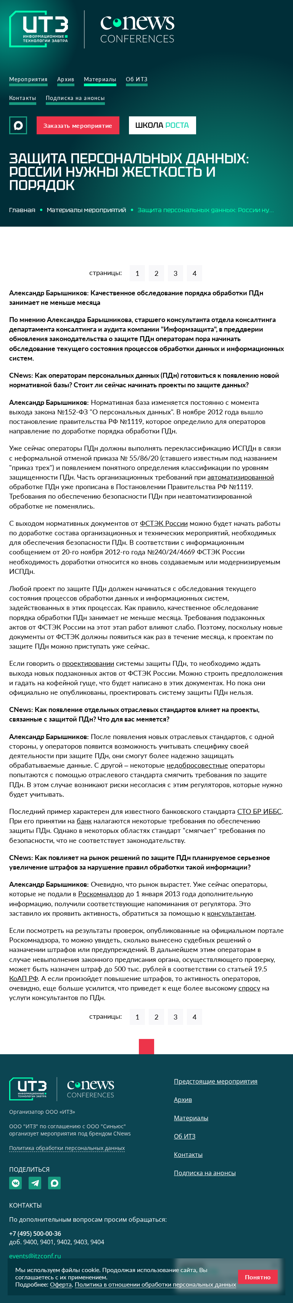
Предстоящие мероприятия (216, 1081)
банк (84, 821)
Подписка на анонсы (75, 98)
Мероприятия (28, 79)
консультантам (230, 913)
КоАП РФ (23, 978)
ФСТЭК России (164, 523)
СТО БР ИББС (259, 811)
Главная (22, 210)
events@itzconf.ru (35, 1256)
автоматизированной (241, 477)
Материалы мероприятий (86, 210)
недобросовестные (197, 765)
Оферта (61, 1284)
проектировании (88, 663)
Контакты (22, 98)
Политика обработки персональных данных (67, 1148)
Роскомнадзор (101, 893)
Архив (65, 79)
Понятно (258, 1276)
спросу (249, 988)
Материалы (100, 79)
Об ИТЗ (137, 79)
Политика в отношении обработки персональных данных (155, 1284)
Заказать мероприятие (78, 125)
